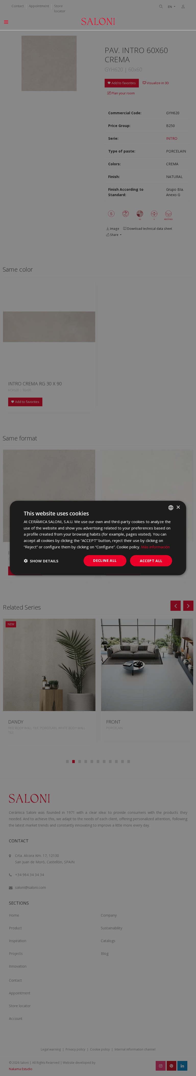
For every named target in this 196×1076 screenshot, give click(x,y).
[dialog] (98, 538)
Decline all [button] (105, 560)
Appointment (39, 6)
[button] (41, 561)
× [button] (178, 507)
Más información (155, 546)
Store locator (59, 8)
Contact (17, 6)
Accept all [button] (151, 560)
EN (170, 7)
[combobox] (171, 507)
